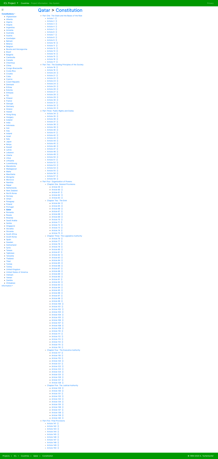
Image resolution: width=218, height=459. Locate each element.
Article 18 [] (52, 67)
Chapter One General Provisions (61, 184)
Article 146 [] (53, 437)
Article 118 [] (57, 355)
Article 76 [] (57, 238)
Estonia (9, 90)
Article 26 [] (52, 89)
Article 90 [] (57, 276)
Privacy (210, 3)
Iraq (8, 131)
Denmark (10, 84)
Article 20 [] (52, 73)
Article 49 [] (52, 154)
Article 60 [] (57, 189)
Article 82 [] (57, 255)
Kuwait (9, 147)
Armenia (9, 30)
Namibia (9, 182)
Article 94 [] (57, 287)
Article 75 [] (57, 233)
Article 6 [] (52, 32)
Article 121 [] (57, 363)
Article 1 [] (52, 18)
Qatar (44, 10)
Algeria (9, 22)
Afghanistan (11, 16)
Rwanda (9, 218)
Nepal (8, 185)
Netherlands (11, 188)
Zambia (9, 280)
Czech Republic (13, 82)
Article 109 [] (57, 328)
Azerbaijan (10, 38)
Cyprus (9, 79)
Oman (8, 199)
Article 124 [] (57, 372)
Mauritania (10, 174)
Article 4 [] (52, 26)
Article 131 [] (57, 393)
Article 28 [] (52, 94)
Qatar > (37, 456)
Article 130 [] (57, 391)
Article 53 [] (52, 165)
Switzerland (11, 245)
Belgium (9, 46)
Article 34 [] (52, 113)
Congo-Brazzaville (14, 68)
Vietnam (9, 275)
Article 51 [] (52, 160)
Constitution (69, 10)
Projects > (7, 456)
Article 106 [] (57, 320)
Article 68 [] (57, 214)
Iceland (9, 120)
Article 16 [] (52, 59)
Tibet (8, 261)
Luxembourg (11, 163)
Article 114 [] (57, 342)
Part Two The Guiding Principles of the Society (63, 64)
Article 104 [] (57, 315)
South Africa (11, 234)
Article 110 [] (57, 331)
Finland (9, 98)
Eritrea (9, 87)
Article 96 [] (57, 293)
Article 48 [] (52, 151)
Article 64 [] (57, 203)
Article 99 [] (57, 301)
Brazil (8, 52)
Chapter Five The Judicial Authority (62, 385)
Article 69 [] (57, 217)
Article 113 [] (57, 339)
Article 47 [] (52, 149)
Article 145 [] (53, 434)
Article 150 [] (53, 448)
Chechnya (10, 63)
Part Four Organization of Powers (57, 181)
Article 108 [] (57, 325)
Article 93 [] (57, 285)
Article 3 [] (52, 24)
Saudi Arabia (11, 220)
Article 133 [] (57, 399)
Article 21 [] (52, 75)
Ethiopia (9, 93)
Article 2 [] (52, 21)
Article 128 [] (57, 383)
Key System (54, 3)
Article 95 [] (57, 290)
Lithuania (10, 160)
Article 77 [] (57, 241)
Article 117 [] (57, 353)
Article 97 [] (57, 296)
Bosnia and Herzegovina (16, 49)
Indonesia (10, 125)
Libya (8, 158)
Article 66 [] (57, 209)
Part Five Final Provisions (54, 421)
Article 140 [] (57, 418)
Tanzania (10, 256)
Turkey (9, 267)
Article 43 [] (52, 138)
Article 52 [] (52, 162)
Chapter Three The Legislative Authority (64, 236)
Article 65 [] (57, 206)
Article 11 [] (52, 45)
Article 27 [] (52, 92)
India (8, 122)
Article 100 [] (57, 304)
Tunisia (9, 264)
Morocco (10, 180)
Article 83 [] (57, 257)
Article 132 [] (57, 396)
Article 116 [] (57, 347)
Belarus (9, 44)
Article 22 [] (52, 78)
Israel (8, 136)
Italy (8, 139)
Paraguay (10, 201)
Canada (9, 60)
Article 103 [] (57, 312)
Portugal (10, 207)
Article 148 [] (53, 442)
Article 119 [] (57, 358)
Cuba (8, 76)
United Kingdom (13, 269)
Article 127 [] (57, 380)
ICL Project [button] (9, 3)
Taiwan (9, 250)
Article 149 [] (53, 445)
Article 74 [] (57, 230)
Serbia (9, 223)
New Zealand (11, 190)
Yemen (9, 277)
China (8, 65)
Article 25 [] (52, 86)
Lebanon (10, 152)
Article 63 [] (57, 198)
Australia (10, 33)
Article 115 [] (57, 344)
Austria (9, 35)
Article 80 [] (57, 249)
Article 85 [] (57, 263)
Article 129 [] (57, 388)
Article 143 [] (53, 429)
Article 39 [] (52, 127)
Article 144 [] (53, 431)
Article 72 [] (57, 225)
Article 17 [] (52, 62)
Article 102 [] (57, 309)
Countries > (26, 456)
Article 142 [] (53, 426)
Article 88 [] (57, 271)
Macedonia (11, 166)
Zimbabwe (10, 283)
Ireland (9, 133)
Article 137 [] (57, 410)
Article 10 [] (52, 43)
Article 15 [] (52, 56)
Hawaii (9, 112)
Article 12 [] (52, 48)
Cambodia (10, 57)
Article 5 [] (52, 29)
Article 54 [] (52, 168)
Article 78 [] (57, 244)
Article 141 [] (53, 423)
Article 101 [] (57, 306)
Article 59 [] (57, 187)
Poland (9, 204)
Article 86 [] (57, 266)
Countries (25, 3)
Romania (10, 212)
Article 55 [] (52, 170)
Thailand (10, 258)
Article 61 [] (57, 192)
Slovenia (10, 231)
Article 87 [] (57, 268)
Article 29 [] (52, 97)
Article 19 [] (52, 70)
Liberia (9, 155)
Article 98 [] (57, 298)
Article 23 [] (52, 81)
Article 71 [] (57, 222)
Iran (7, 128)
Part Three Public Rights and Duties (58, 111)
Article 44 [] (52, 141)
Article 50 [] (52, 157)
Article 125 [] (57, 374)
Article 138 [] (57, 412)
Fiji (7, 95)
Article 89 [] (57, 274)
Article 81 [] (57, 252)
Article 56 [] (52, 173)
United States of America (17, 272)
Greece (9, 109)
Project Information (39, 3)
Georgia (9, 103)
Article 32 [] (52, 105)
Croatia (9, 73)
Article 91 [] (57, 279)
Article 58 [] (52, 179)
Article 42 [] (52, 135)
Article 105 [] (57, 317)
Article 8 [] (52, 37)
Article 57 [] (52, 176)
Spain (8, 239)
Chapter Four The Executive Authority (63, 350)
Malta (8, 171)
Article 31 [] (52, 102)
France (9, 101)
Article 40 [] (52, 130)
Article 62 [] (57, 195)
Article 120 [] (57, 361)
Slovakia (10, 228)
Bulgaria (9, 54)
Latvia (8, 150)
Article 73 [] (57, 228)
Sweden (9, 242)
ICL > (16, 456)
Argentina (10, 27)
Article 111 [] (57, 334)
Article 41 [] (52, 132)
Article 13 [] (52, 51)
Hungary (10, 117)
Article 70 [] (57, 219)
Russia (9, 215)
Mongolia (10, 177)
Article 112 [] (57, 336)
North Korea (11, 193)
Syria (8, 247)
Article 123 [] (57, 369)
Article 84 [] (57, 260)
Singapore (10, 226)
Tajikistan (10, 253)
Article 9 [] (52, 40)
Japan (8, 141)
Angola (9, 25)
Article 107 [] (57, 323)
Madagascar (11, 169)
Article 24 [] (52, 83)
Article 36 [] (52, 119)
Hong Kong (11, 114)
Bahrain (9, 41)
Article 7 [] (52, 35)
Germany (10, 106)
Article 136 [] (57, 407)
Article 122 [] (57, 366)
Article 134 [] (57, 402)
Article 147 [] (53, 440)
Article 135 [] (57, 404)
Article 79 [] (57, 247)
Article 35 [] (52, 116)
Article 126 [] (57, 377)
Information (7, 286)
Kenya (8, 144)
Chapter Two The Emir (57, 200)
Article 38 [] (52, 124)
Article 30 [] (52, 100)
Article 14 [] (52, 54)
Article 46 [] (52, 146)
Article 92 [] (57, 282)
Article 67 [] (57, 211)
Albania (9, 19)
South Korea (11, 237)
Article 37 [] (52, 122)
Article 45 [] (52, 143)
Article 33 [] (52, 108)
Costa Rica (11, 71)
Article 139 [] (57, 415)
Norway (9, 196)
